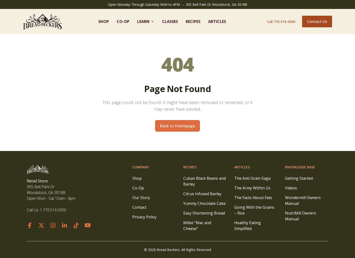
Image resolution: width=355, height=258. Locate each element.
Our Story (141, 197)
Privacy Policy (144, 217)
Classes (170, 21)
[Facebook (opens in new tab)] (30, 225)
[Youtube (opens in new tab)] (88, 225)
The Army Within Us (252, 188)
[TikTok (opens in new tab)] (76, 225)
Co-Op (123, 21)
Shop (103, 21)
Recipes (193, 21)
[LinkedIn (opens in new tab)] (64, 225)
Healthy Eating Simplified (247, 225)
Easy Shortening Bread (204, 213)
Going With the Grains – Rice (254, 210)
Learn (143, 21)
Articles (217, 21)
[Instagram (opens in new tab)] (53, 225)
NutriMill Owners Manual (300, 216)
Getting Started (299, 178)
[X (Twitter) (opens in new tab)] (41, 225)
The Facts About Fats (253, 197)
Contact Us (317, 21)
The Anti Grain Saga (252, 178)
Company (140, 167)
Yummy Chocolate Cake (204, 203)
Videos (291, 188)
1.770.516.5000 (53, 210)
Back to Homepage (177, 126)
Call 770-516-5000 (281, 21)
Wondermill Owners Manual (303, 200)
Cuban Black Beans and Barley (204, 181)
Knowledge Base (300, 167)
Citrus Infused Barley (202, 193)
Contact (139, 207)
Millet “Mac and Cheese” (197, 225)
